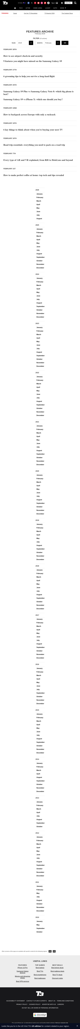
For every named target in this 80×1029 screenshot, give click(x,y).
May (38, 208)
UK (50, 951)
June (38, 211)
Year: (14, 43)
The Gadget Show (67, 13)
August (39, 218)
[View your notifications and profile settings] (62, 3)
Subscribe (68, 3)
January (39, 194)
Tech (21, 8)
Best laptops (40, 968)
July (38, 215)
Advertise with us (49, 1004)
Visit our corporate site (61, 1023)
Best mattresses (39, 978)
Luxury (47, 8)
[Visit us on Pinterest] (35, 3)
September (40, 257)
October (39, 261)
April (38, 204)
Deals (15, 13)
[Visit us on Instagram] (42, 3)
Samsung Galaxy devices (22, 972)
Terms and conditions (65, 1001)
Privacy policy (21, 1004)
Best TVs (40, 971)
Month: (40, 43)
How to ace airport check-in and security (23, 56)
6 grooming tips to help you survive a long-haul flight (29, 76)
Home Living (37, 8)
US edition (36, 1026)
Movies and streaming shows (22, 977)
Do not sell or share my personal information (40, 1008)
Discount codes (57, 978)
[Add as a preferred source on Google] (40, 1015)
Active (28, 8)
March (38, 201)
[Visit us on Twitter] (32, 3)
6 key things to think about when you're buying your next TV (33, 129)
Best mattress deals (57, 971)
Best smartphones (40, 975)
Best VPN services (22, 981)
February (39, 197)
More (62, 8)
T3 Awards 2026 (49, 13)
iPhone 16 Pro (23, 968)
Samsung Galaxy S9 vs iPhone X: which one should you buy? (33, 99)
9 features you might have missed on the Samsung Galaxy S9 (32, 61)
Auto (55, 8)
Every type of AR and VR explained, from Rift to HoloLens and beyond (38, 160)
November (40, 264)
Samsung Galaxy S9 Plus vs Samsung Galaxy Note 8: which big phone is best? (38, 93)
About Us (51, 1001)
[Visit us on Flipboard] (45, 3)
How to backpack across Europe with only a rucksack (29, 114)
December (40, 268)
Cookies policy (34, 1004)
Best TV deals (57, 975)
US (54, 951)
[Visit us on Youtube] (38, 3)
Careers (60, 1004)
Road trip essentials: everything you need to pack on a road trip (34, 144)
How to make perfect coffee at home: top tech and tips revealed (33, 175)
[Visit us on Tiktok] (48, 3)
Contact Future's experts (36, 1001)
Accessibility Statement (15, 1001)
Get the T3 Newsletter (30, 13)
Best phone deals (57, 968)
